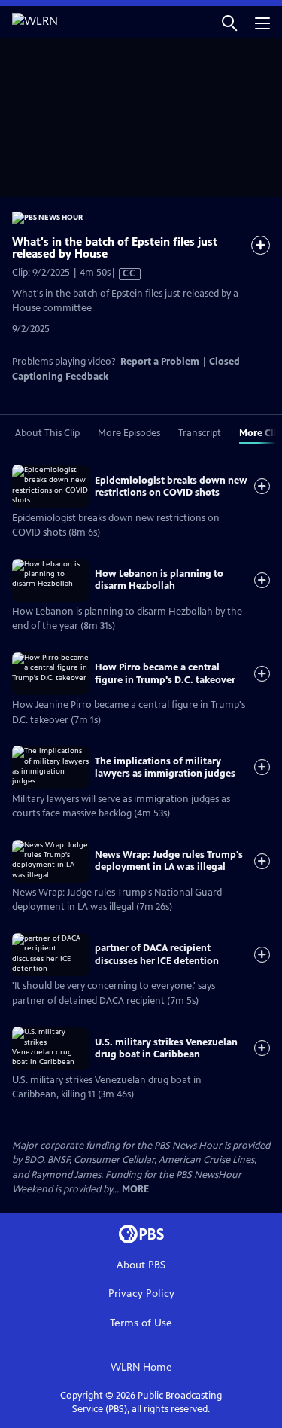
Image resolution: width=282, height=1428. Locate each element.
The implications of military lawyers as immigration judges (165, 767)
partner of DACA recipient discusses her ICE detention (157, 954)
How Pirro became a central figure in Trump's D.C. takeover (165, 673)
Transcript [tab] (199, 433)
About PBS (141, 1265)
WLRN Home (141, 1367)
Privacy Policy (141, 1293)
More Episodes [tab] (129, 433)
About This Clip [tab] (47, 433)
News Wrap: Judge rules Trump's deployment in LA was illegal (169, 861)
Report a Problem (159, 361)
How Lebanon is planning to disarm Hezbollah (159, 580)
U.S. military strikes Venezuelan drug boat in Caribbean (166, 1048)
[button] (229, 22)
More (135, 1189)
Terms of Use (141, 1323)
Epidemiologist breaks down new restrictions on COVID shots (171, 486)
